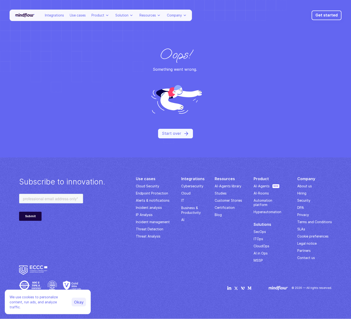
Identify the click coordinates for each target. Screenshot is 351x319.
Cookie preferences (313, 236)
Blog (218, 215)
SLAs (301, 229)
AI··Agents (262, 186)
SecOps (260, 232)
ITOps (258, 239)
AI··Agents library (228, 186)
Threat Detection (149, 229)
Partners (304, 251)
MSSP (258, 260)
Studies (221, 193)
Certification (225, 207)
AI (182, 220)
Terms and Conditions (314, 222)
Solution (121, 15)
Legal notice (307, 243)
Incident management (153, 222)
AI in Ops (261, 253)
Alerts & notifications (153, 200)
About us (304, 186)
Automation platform (263, 202)
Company (174, 15)
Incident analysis (149, 207)
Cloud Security (147, 186)
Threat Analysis (148, 236)
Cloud (186, 193)
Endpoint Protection (152, 193)
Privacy (303, 215)
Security (303, 200)
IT (182, 200)
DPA (300, 207)
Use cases (78, 15)
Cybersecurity (192, 186)
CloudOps (261, 246)
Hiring (301, 193)
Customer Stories (228, 200)
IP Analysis (144, 215)
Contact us (306, 258)
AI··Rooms (261, 193)
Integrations (54, 15)
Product (97, 15)
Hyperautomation (267, 212)
